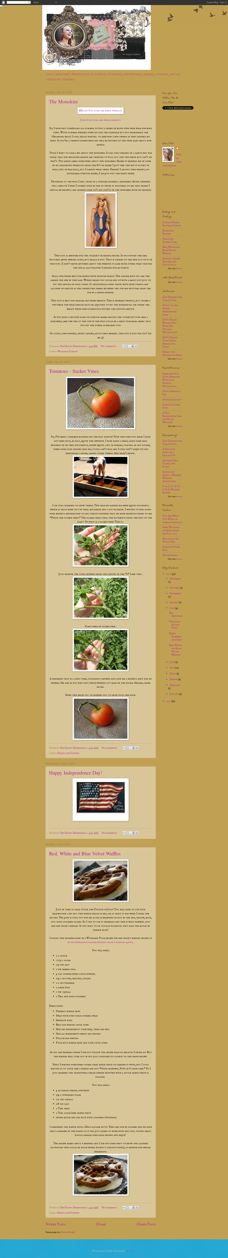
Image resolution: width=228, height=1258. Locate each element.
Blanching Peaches (168, 232)
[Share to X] (129, 346)
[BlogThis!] (126, 346)
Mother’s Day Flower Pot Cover (170, 464)
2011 (168, 701)
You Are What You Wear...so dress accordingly (172, 519)
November (175, 578)
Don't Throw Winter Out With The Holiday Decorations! (169, 326)
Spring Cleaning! (171, 399)
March (174, 679)
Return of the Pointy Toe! (170, 540)
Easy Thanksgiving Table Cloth (172, 299)
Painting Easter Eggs (171, 406)
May (172, 668)
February (175, 685)
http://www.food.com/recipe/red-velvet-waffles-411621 (100, 942)
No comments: (109, 346)
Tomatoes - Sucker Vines (74, 371)
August (174, 602)
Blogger (130, 1251)
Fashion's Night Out (171, 548)
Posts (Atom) (68, 1232)
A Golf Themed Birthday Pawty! (171, 224)
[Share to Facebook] (133, 346)
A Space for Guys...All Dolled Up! (168, 452)
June (172, 662)
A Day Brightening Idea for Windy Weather (172, 417)
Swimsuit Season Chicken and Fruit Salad (171, 262)
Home (101, 1224)
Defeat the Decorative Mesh (172, 353)
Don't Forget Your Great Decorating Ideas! (170, 342)
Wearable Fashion (68, 351)
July (172, 608)
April (173, 673)
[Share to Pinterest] (136, 346)
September (175, 593)
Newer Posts (55, 1224)
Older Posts (146, 1224)
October (175, 588)
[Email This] (123, 346)
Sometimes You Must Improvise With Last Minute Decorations (171, 380)
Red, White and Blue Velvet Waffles (85, 853)
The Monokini (63, 101)
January (174, 694)
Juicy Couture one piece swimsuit (100, 120)
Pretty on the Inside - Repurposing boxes (170, 310)
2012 (169, 574)
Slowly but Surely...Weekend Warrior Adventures (172, 476)
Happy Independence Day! (75, 772)
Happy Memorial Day (171, 393)
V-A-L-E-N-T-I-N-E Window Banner (171, 489)
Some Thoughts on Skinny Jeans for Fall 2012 (170, 530)
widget (179, 268)
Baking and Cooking (68, 753)
